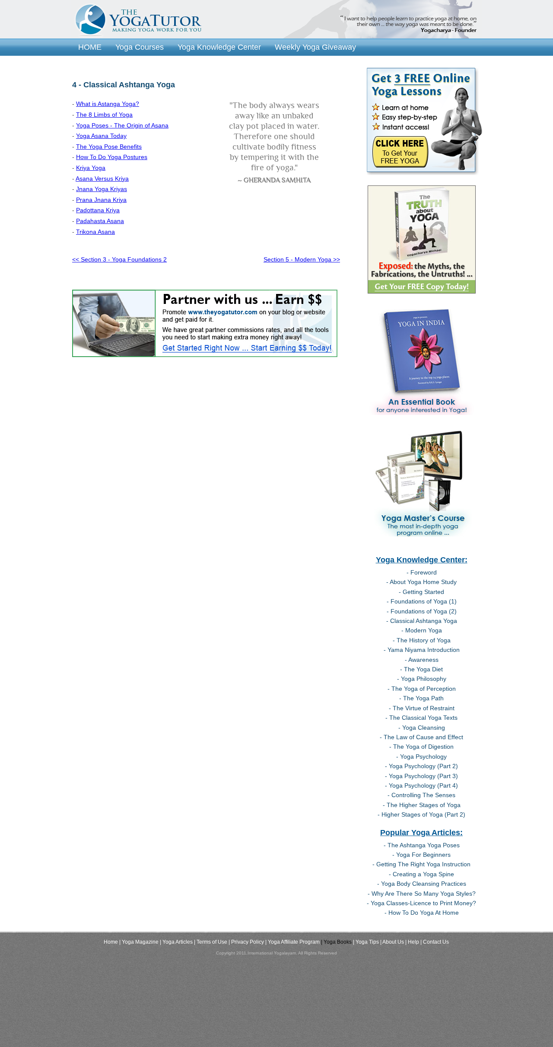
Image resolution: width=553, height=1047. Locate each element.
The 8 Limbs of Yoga (104, 114)
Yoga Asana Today (101, 135)
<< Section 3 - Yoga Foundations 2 (119, 259)
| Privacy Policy (246, 942)
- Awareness (422, 659)
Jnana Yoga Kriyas (101, 188)
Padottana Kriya (98, 210)
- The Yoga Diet (421, 669)
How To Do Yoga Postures (111, 156)
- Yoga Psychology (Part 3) (421, 775)
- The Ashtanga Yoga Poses (422, 845)
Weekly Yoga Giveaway (315, 47)
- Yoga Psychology (421, 756)
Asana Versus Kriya (102, 178)
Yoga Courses (139, 47)
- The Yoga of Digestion (421, 746)
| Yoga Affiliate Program (292, 942)
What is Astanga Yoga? (107, 103)
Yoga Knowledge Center (219, 47)
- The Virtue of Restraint (421, 708)
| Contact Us (434, 942)
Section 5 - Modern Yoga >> (302, 259)
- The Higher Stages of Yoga (422, 804)
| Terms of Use (210, 942)
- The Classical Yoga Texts (421, 717)
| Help (412, 942)
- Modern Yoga (421, 630)
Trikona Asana (95, 231)
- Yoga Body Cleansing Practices (421, 883)
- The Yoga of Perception (422, 688)
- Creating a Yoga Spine (421, 874)
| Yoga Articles (176, 942)
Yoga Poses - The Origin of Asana (122, 125)
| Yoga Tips (366, 942)
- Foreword (422, 572)
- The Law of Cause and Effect (421, 737)
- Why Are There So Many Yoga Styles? (422, 893)
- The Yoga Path (421, 698)
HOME (90, 47)
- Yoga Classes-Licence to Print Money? (421, 903)
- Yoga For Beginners (421, 854)
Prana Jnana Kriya (101, 199)
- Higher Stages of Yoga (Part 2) (421, 814)
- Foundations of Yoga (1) (422, 601)
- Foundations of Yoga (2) (422, 611)
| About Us (392, 942)
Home (111, 942)
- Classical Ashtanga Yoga (421, 620)
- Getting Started (421, 591)
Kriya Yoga (90, 167)
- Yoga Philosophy (421, 678)
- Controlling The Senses (421, 795)
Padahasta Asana (100, 220)
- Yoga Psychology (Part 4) (421, 785)
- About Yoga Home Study (421, 581)
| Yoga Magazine (139, 942)
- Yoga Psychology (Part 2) (421, 766)
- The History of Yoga (422, 640)
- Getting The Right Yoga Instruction (421, 864)
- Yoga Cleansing (421, 727)
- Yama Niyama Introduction (422, 649)
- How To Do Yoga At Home (422, 912)
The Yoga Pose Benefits (109, 146)
